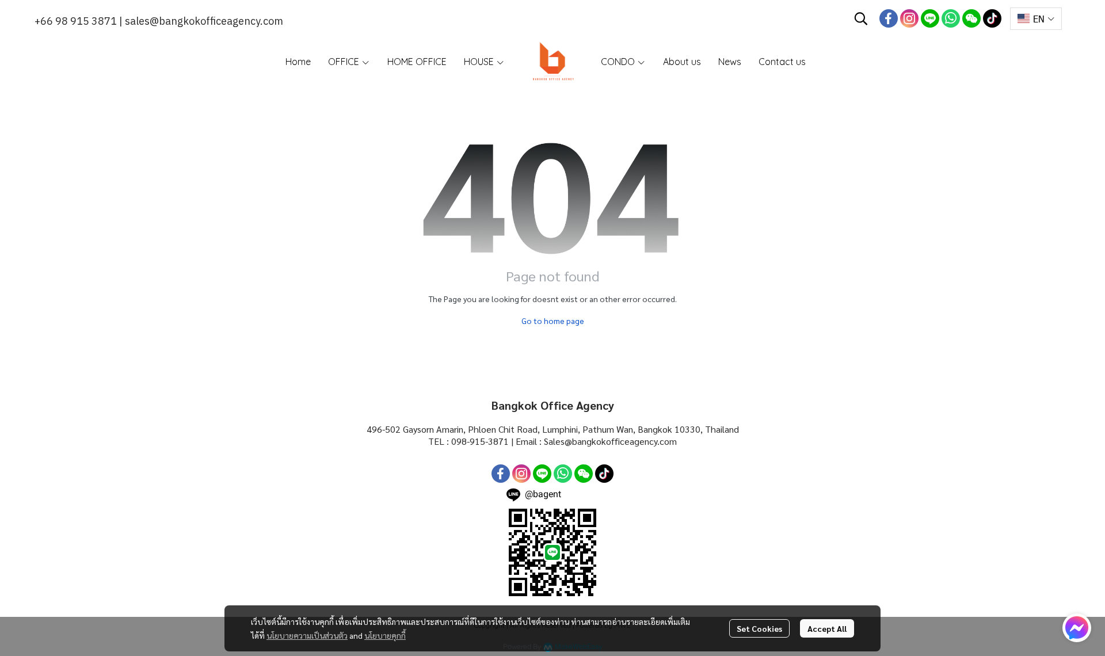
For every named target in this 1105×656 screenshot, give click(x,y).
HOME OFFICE (417, 61)
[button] (861, 18)
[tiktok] (992, 18)
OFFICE (344, 61)
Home (298, 61)
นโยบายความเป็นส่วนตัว (307, 635)
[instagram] (909, 18)
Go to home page (552, 320)
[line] (930, 18)
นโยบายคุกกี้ (385, 635)
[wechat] (971, 18)
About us (682, 61)
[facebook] (888, 18)
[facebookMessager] (1076, 627)
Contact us (782, 61)
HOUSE (480, 61)
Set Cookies (759, 628)
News (729, 61)
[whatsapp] (951, 18)
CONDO (619, 61)
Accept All (827, 628)
